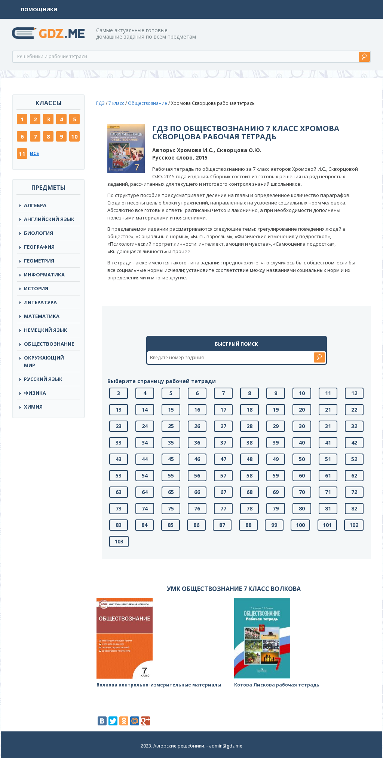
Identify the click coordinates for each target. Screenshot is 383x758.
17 (223, 409)
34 (145, 442)
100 (300, 524)
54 (145, 475)
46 (197, 459)
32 (354, 426)
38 (249, 442)
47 (223, 459)
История (36, 288)
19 (276, 409)
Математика (41, 316)
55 (171, 475)
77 (223, 508)
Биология (38, 233)
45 (171, 459)
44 (145, 459)
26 (197, 426)
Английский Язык (49, 219)
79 (276, 508)
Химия (33, 406)
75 (171, 508)
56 (197, 475)
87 (222, 524)
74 (145, 508)
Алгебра (35, 205)
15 (171, 409)
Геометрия (39, 260)
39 (276, 442)
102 (353, 524)
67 (223, 491)
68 (249, 491)
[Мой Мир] (134, 720)
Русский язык (43, 379)
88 (248, 524)
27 (223, 426)
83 (119, 524)
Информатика (44, 274)
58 (249, 475)
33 (119, 442)
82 (354, 508)
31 (328, 426)
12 (354, 393)
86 (196, 524)
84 (144, 524)
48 (249, 459)
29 (276, 426)
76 (197, 508)
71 (328, 491)
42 (354, 442)
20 (302, 409)
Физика (35, 392)
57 (223, 475)
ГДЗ (100, 103)
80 (302, 508)
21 (328, 409)
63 (119, 491)
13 (119, 409)
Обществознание (49, 343)
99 (274, 524)
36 (197, 442)
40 (302, 442)
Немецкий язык (45, 330)
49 (276, 459)
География (39, 246)
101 (327, 524)
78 (249, 508)
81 (328, 508)
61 (328, 475)
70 (302, 491)
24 (145, 426)
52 (354, 459)
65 (171, 491)
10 (74, 136)
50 (302, 459)
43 (119, 459)
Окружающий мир (44, 361)
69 (276, 491)
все (34, 153)
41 (328, 442)
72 (354, 491)
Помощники (39, 9)
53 (119, 475)
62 (354, 475)
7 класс (116, 103)
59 (276, 475)
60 (302, 475)
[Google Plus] (145, 720)
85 (171, 524)
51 (328, 459)
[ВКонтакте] (102, 720)
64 (145, 491)
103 (118, 541)
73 (119, 508)
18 (249, 409)
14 (145, 409)
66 (197, 491)
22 (354, 409)
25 (171, 426)
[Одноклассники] (123, 720)
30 (302, 426)
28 (249, 426)
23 (119, 426)
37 (223, 442)
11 (22, 153)
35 (171, 442)
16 (197, 409)
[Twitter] (112, 720)
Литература (40, 302)
